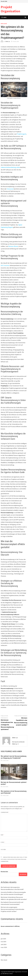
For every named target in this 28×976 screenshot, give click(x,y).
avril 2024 (3, 944)
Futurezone (10, 189)
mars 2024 (4, 947)
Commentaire (5, 812)
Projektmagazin (21, 134)
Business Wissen (13, 246)
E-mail (3, 842)
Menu (4, 17)
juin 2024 (3, 939)
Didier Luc (8, 41)
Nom (2, 835)
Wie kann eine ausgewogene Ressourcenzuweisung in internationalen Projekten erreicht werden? (12, 909)
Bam (11, 973)
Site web (3, 849)
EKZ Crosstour (5, 265)
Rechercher (4, 871)
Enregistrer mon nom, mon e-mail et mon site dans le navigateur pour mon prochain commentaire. (14, 859)
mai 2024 (3, 941)
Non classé (4, 23)
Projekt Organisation (10, 9)
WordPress (6, 973)
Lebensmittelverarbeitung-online (10, 167)
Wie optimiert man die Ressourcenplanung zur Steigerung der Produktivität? (13, 757)
